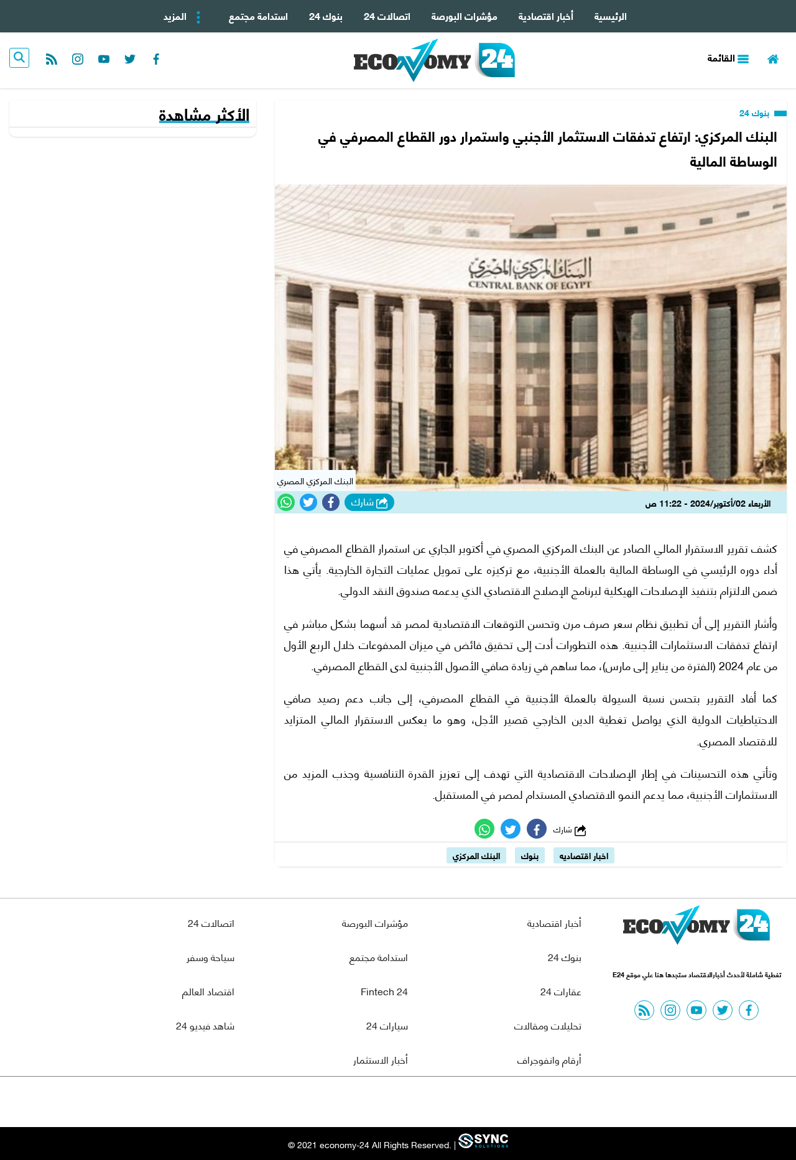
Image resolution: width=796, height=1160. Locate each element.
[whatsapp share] (286, 502)
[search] (19, 58)
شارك (363, 502)
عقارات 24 (560, 991)
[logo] (434, 60)
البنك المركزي (476, 855)
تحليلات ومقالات (547, 1025)
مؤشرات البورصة (464, 15)
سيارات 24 (387, 1025)
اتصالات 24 (387, 15)
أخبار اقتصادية (546, 15)
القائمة (723, 57)
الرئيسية (611, 15)
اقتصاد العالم (208, 991)
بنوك (530, 855)
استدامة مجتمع (258, 15)
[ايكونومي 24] (696, 928)
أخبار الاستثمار (380, 1059)
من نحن (428, 1102)
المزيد (176, 15)
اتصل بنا (370, 1102)
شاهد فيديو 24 (205, 1025)
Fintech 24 (384, 991)
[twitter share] (308, 502)
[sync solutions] (482, 1144)
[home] (773, 57)
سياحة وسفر (210, 956)
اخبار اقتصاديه (584, 855)
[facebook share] (331, 502)
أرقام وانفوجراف (549, 1059)
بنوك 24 (326, 15)
